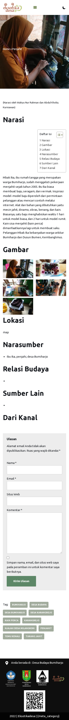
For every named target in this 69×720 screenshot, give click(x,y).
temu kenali (12, 636)
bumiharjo (19, 605)
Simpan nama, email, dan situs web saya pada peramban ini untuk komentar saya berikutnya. (33, 567)
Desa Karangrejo (41, 612)
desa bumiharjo (15, 612)
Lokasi (46, 149)
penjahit (46, 628)
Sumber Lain (50, 163)
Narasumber (50, 154)
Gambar (47, 145)
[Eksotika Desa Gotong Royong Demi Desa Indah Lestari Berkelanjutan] (12, 7)
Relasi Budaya (51, 158)
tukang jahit (34, 636)
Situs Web (13, 494)
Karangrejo (31, 620)
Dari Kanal (48, 168)
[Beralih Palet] (64, 8)
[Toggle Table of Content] (57, 135)
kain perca (11, 620)
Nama (11, 462)
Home (6, 49)
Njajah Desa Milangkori (20, 628)
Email (11, 478)
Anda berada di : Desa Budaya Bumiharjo (37, 662)
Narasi (46, 140)
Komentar (14, 510)
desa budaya (39, 605)
